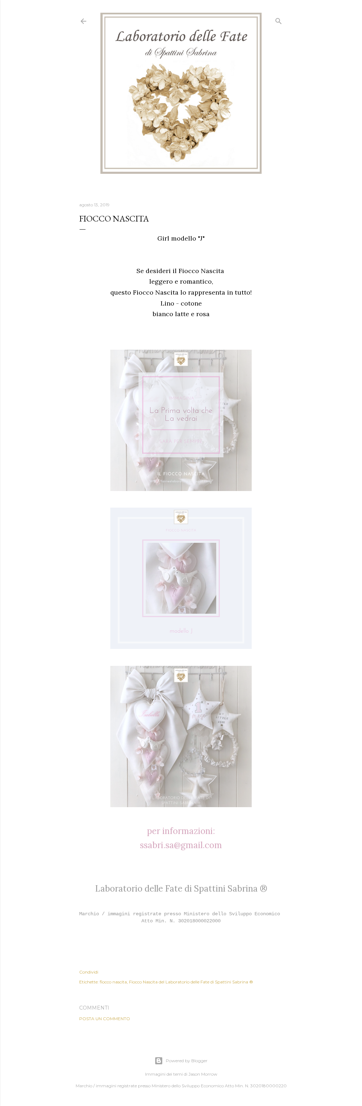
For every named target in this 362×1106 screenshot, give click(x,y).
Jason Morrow (202, 1074)
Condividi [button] (88, 972)
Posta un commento (104, 1018)
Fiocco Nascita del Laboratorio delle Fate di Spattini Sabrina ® (191, 981)
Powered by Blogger (187, 1060)
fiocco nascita (113, 981)
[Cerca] (278, 19)
